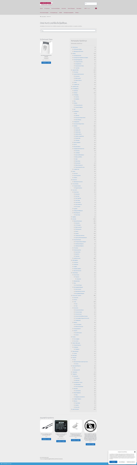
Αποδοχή (113, 461)
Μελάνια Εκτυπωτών (79, 326)
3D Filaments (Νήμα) (78, 49)
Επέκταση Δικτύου (77, 250)
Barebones (76, 90)
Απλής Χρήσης (78, 384)
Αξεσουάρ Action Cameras (80, 291)
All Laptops (76, 72)
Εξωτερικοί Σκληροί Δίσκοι (80, 117)
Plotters (75, 299)
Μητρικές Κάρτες (77, 146)
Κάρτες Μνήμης (78, 119)
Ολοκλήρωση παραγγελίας (68, 12)
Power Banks (77, 403)
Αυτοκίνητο (75, 179)
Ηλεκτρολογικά (75, 351)
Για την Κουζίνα (75, 183)
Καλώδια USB (77, 130)
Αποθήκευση (76, 111)
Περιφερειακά (77, 320)
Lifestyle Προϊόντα (77, 345)
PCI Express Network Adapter (80, 241)
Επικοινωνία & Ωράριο (55, 8)
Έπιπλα (74, 336)
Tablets (75, 82)
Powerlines (77, 256)
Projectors (77, 276)
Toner (75, 301)
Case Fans (77, 96)
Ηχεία (76, 158)
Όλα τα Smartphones (79, 386)
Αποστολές (64, 8)
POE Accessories (78, 229)
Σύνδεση (76, 12)
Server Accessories (77, 175)
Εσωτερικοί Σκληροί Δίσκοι (79, 123)
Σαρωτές (75, 330)
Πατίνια (76, 363)
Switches (77, 233)
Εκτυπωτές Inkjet (78, 312)
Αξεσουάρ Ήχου (77, 281)
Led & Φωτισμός (75, 86)
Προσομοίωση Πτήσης (79, 65)
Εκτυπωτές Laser (78, 314)
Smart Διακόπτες (78, 204)
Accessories (77, 76)
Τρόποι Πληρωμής (71, 8)
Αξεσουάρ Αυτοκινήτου (78, 181)
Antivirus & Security (78, 105)
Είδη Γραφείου (75, 260)
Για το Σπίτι (75, 190)
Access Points (77, 252)
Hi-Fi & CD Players (78, 285)
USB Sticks (77, 115)
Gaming (74, 53)
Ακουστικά (77, 380)
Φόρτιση (75, 401)
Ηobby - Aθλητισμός (76, 343)
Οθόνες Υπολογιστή (79, 165)
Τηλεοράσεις (75, 372)
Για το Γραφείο (76, 338)
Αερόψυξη (77, 98)
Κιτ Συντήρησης (78, 324)
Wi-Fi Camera (77, 206)
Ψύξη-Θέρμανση (77, 212)
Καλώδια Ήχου (78, 132)
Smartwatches (78, 390)
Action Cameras (78, 289)
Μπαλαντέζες (77, 138)
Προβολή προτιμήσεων (131, 461)
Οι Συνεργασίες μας (53, 12)
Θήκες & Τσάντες (78, 80)
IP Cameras (76, 247)
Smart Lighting (78, 198)
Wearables (76, 388)
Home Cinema (76, 274)
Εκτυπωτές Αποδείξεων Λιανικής (81, 316)
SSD (74, 109)
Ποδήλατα (77, 349)
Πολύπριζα (77, 140)
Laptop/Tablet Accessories (79, 74)
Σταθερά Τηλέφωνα (77, 398)
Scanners (77, 334)
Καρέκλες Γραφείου (77, 268)
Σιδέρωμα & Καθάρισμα (78, 210)
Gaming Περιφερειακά (78, 59)
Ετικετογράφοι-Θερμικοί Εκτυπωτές (82, 318)
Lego (75, 359)
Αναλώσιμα (76, 264)
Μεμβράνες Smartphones (80, 396)
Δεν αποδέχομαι (122, 461)
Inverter (75, 353)
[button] (134, 451)
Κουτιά (75, 144)
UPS (74, 367)
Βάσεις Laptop (78, 78)
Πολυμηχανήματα (77, 328)
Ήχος (75, 283)
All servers (76, 173)
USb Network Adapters (79, 243)
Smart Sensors (78, 202)
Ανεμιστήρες (77, 214)
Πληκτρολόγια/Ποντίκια (79, 167)
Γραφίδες (74, 216)
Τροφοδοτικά (76, 84)
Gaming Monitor (78, 63)
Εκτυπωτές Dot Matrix (79, 309)
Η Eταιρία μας (47, 8)
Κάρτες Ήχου (77, 161)
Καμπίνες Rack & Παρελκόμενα (81, 237)
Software (75, 103)
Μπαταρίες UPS (77, 369)
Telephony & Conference (79, 235)
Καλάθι (60, 12)
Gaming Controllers (79, 61)
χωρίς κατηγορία (76, 409)
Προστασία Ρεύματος (77, 365)
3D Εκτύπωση (75, 47)
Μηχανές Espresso (78, 187)
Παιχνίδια (74, 357)
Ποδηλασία (76, 347)
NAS (76, 113)
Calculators (76, 262)
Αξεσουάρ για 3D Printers (78, 51)
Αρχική (41, 8)
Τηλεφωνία (75, 374)
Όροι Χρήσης (78, 8)
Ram (75, 101)
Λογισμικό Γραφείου (79, 107)
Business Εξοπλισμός (78, 221)
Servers (74, 171)
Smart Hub (77, 196)
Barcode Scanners (78, 332)
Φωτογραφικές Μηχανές (78, 287)
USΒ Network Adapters (79, 245)
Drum (76, 303)
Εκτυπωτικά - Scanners (77, 295)
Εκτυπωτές (76, 307)
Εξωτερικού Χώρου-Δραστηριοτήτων (81, 361)
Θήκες (76, 394)
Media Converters (78, 227)
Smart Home (76, 192)
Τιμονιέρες (77, 67)
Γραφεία (75, 266)
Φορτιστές (77, 407)
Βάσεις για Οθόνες (78, 156)
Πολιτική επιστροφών (44, 12)
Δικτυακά (74, 218)
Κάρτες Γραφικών (77, 142)
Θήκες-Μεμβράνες (77, 392)
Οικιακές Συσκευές (77, 185)
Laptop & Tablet (76, 70)
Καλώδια (75, 125)
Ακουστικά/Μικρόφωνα (79, 154)
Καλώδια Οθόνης (78, 134)
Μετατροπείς (77, 163)
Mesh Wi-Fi (77, 254)
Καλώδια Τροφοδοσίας (79, 136)
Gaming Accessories (77, 55)
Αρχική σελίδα (43, 16)
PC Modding (76, 94)
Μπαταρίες (75, 355)
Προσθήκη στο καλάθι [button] (46, 62)
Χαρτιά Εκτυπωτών (77, 270)
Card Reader (77, 152)
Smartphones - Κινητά (78, 382)
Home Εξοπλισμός (77, 239)
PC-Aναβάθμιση (75, 88)
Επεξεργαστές (76, 121)
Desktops (75, 92)
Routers (76, 231)
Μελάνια (75, 322)
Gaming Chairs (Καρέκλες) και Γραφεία (81, 57)
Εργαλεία (75, 208)
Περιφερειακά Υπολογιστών (79, 148)
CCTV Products (78, 225)
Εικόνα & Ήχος (75, 272)
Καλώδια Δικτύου (77, 258)
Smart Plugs (77, 200)
